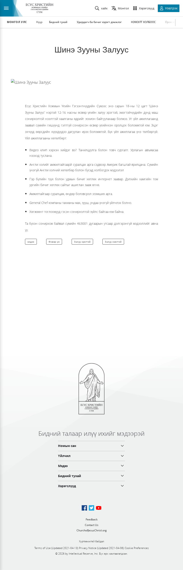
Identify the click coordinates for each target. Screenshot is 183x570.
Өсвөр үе (54, 241)
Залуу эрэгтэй (82, 241)
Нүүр (39, 22)
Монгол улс (17, 22)
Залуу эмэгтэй (113, 241)
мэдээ (30, 241)
